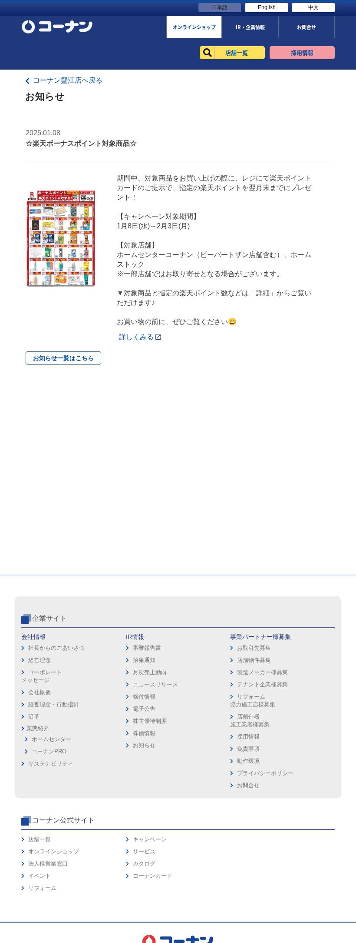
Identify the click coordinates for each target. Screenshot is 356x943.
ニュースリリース (155, 684)
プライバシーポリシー (265, 773)
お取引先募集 (254, 648)
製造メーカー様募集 (262, 672)
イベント (39, 876)
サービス (144, 851)
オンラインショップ (53, 851)
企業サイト (49, 618)
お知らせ (144, 745)
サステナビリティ (50, 763)
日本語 (219, 7)
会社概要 (39, 692)
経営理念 (39, 660)
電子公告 (144, 709)
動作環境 (248, 761)
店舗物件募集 (254, 660)
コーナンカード (152, 876)
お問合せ (248, 785)
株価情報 (144, 733)
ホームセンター (51, 739)
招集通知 (144, 660)
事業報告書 (147, 648)
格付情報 (144, 696)
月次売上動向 (150, 672)
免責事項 (248, 749)
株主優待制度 (150, 721)
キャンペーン (150, 839)
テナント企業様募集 (262, 684)
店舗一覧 (39, 839)
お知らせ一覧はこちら (63, 357)
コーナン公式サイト (63, 820)
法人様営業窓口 (48, 863)
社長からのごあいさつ (56, 648)
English (267, 7)
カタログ (144, 863)
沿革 (34, 716)
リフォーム (42, 888)
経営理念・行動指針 (53, 704)
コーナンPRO (49, 751)
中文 (313, 7)
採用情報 (248, 736)
